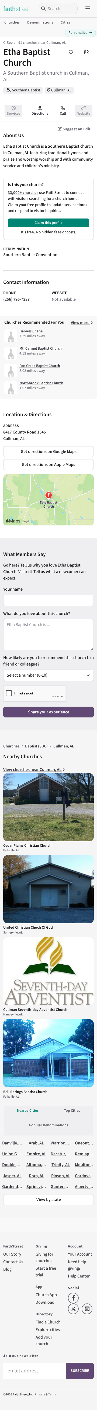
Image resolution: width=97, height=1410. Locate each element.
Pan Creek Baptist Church (39, 366)
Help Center (79, 1276)
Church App (46, 1295)
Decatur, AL (61, 1154)
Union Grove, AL (17, 1154)
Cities (65, 22)
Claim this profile (48, 223)
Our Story (12, 1254)
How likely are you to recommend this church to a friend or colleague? (48, 661)
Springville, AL (39, 1187)
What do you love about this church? (36, 614)
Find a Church (48, 1322)
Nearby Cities (28, 1110)
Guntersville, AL (65, 1187)
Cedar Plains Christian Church (27, 845)
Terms (52, 1394)
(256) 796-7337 (16, 299)
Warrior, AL (61, 1143)
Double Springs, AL (19, 1165)
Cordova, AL (86, 1176)
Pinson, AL (60, 1176)
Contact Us (13, 1262)
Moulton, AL (86, 1165)
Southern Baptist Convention (30, 255)
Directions (40, 113)
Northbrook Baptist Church (41, 383)
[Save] (71, 52)
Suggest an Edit (76, 129)
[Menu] (88, 9)
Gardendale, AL (16, 1187)
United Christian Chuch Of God (28, 927)
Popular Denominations (48, 1125)
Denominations (40, 22)
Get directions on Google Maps (49, 452)
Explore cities (48, 1330)
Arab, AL (36, 1143)
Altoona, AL (36, 1165)
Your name (13, 589)
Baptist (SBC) (36, 746)
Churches (12, 22)
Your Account (80, 1254)
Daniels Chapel (31, 331)
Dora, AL (36, 1176)
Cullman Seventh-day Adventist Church (35, 1009)
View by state (48, 1200)
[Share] (87, 52)
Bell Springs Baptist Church (25, 1092)
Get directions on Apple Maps (48, 465)
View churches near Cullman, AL (32, 770)
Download (45, 1302)
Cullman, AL (61, 90)
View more (80, 323)
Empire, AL (36, 1154)
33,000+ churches (23, 193)
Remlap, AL (85, 1154)
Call (63, 113)
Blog (7, 1269)
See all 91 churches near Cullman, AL (36, 42)
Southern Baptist (26, 90)
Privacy (40, 1394)
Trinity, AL (60, 1165)
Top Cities (72, 1110)
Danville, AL (12, 1143)
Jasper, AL (12, 1176)
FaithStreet (16, 8)
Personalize (80, 32)
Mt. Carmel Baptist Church (40, 348)
